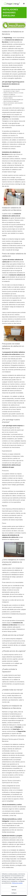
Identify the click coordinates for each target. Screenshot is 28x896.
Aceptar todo (14, 886)
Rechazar (14, 889)
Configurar (14, 893)
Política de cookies (17, 883)
